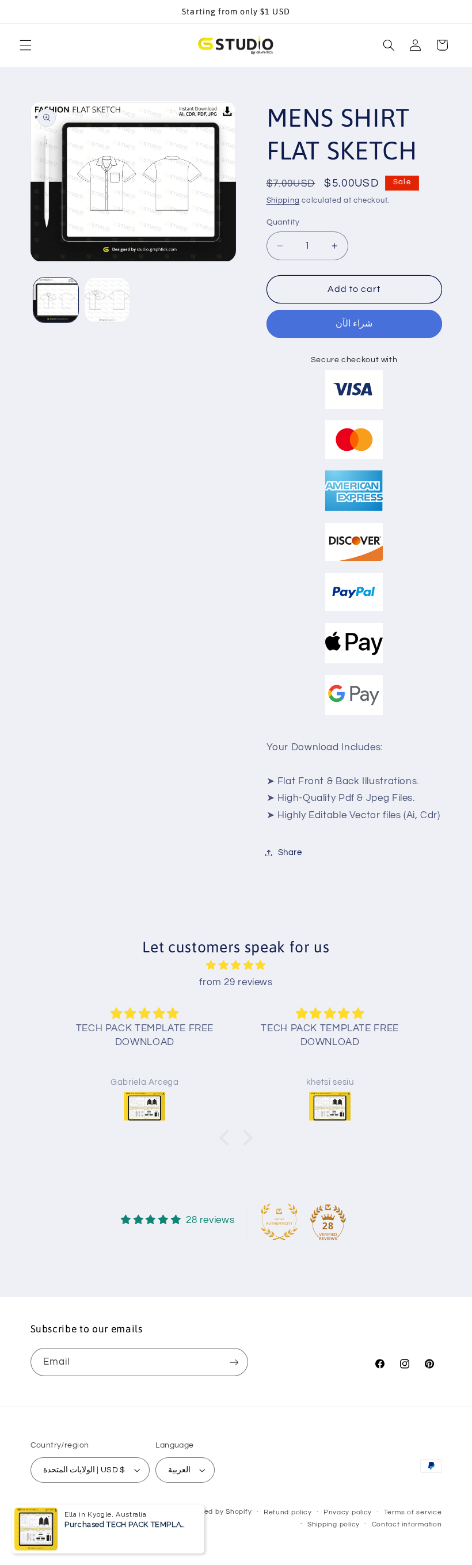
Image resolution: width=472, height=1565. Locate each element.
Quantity (283, 222)
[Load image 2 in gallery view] (107, 300)
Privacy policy (347, 1512)
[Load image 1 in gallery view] (55, 300)
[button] (25, 45)
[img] (236, 966)
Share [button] (290, 852)
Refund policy (288, 1512)
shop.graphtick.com (145, 1512)
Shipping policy (333, 1524)
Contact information (407, 1524)
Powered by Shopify (217, 1512)
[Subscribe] (233, 1362)
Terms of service (413, 1512)
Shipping (283, 200)
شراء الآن (354, 323)
